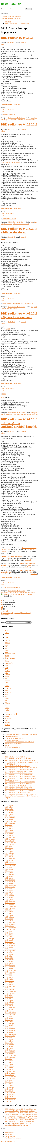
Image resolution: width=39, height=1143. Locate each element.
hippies (6, 678)
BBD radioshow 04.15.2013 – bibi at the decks (19, 230)
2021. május (8, 892)
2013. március (9, 1066)
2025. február (9, 812)
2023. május (8, 849)
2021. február (9, 897)
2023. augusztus (10, 844)
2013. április (9, 1064)
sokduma (9, 414)
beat (7, 637)
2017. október (9, 968)
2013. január (9, 1069)
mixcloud (28, 560)
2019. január (9, 942)
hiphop (7, 676)
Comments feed (10, 1136)
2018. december (10, 943)
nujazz (6, 694)
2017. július (8, 974)
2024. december (10, 816)
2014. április (9, 1043)
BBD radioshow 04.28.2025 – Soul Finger (18, 771)
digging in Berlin (10, 653)
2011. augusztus (10, 1099)
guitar (6, 673)
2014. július (8, 1037)
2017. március (9, 981)
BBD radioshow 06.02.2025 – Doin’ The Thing (20, 760)
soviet (7, 708)
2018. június (9, 954)
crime (6, 650)
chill (6, 646)
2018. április (9, 958)
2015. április (9, 1021)
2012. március (9, 1087)
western (7, 722)
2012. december (10, 1071)
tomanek (23, 42)
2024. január (9, 835)
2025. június (9, 805)
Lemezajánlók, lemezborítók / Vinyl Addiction (19, 742)
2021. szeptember (10, 885)
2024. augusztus (10, 823)
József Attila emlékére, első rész (12, 556)
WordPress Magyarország (13, 1138)
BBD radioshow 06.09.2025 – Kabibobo (18, 759)
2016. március (9, 1002)
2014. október (9, 1032)
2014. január (9, 1048)
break (7, 642)
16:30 (2, 111)
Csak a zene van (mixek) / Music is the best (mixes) (21, 735)
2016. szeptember (10, 991)
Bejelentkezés (9, 1132)
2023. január (9, 857)
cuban (6, 652)
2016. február (9, 1004)
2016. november (10, 988)
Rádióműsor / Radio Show (16, 118)
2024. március (9, 832)
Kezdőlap (8, 22)
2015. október (9, 1011)
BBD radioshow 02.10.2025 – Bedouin (17, 792)
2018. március (9, 959)
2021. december (10, 880)
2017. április (9, 979)
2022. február (9, 876)
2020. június (9, 912)
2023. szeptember (10, 842)
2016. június (9, 997)
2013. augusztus (10, 1057)
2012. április (9, 1085)
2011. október (9, 1096)
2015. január (9, 1027)
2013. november (10, 1052)
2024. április (9, 830)
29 (2, 609)
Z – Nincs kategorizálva (12, 747)
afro (7, 630)
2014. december (10, 1029)
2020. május (8, 913)
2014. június (9, 1039)
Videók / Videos (10, 745)
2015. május (8, 1020)
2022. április (9, 873)
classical (6, 648)
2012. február (9, 1089)
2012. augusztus (10, 1078)
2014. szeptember (10, 1034)
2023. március (9, 853)
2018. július (8, 952)
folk (6, 667)
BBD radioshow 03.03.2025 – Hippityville (18, 787)
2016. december (10, 986)
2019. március (9, 938)
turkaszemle (13, 119)
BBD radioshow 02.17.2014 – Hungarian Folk (19, 1121)
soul (35, 307)
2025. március (9, 810)
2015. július (8, 1016)
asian (6, 634)
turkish (7, 717)
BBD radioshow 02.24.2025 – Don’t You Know (20, 789)
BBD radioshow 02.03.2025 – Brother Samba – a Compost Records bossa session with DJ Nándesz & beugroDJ (21, 796)
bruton (6, 645)
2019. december (10, 922)
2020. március (9, 917)
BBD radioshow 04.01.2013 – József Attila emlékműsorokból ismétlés (19, 423)
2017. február (9, 982)
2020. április (9, 915)
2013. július (8, 1059)
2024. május (8, 828)
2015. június (9, 1018)
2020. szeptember (10, 906)
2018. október (9, 947)
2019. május (8, 935)
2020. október (9, 904)
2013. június (9, 1060)
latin (2, 119)
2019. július (8, 931)
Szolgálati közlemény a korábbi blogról (17, 23)
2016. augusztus (10, 993)
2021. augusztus (10, 887)
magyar (6, 119)
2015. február (9, 1025)
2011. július (8, 1101)
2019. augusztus (10, 929)
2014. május (8, 1041)
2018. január (9, 963)
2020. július (8, 910)
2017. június (9, 975)
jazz (35, 118)
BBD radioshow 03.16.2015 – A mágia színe (22, 1118)
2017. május (8, 977)
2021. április (9, 894)
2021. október (9, 883)
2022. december (10, 858)
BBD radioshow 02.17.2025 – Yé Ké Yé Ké (19, 790)
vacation (8, 719)
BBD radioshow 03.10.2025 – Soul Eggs (18, 785)
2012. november (10, 1073)
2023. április (9, 851)
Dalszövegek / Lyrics (11, 736)
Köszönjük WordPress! (8, 1141)
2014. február (9, 1046)
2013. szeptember (10, 1055)
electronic (9, 663)
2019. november (10, 924)
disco (7, 656)
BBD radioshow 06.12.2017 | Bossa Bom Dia (19, 1120)
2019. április (9, 936)
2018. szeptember (10, 949)
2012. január (9, 1091)
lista (8, 558)
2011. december (10, 1092)
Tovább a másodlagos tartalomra (11, 18)
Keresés (3, 9)
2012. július (8, 1080)
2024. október (9, 819)
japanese (7, 680)
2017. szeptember (10, 970)
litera (10, 592)
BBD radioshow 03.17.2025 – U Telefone (18, 783)
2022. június (9, 869)
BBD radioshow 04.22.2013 (19, 124)
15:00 (2, 109)
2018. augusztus (10, 951)
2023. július (8, 846)
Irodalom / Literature (11, 740)
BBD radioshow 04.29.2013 (19, 37)
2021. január (9, 899)
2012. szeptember (10, 1076)
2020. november (10, 903)
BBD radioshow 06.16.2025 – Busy (16, 757)
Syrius (8, 329)
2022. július (8, 867)
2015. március (9, 1023)
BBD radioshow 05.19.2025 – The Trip (17, 766)
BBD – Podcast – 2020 (24, 594)
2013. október (9, 1053)
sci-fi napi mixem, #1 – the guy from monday (22, 1114)
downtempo (4, 592)
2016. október (9, 990)
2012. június (9, 1082)
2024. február (9, 833)
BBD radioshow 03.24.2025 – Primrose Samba (20, 782)
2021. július (8, 888)
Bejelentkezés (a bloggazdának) (11, 613)
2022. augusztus (10, 865)
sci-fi (6, 702)
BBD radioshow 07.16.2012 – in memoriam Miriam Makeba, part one (18, 1124)
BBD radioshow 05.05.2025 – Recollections (19, 769)
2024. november (10, 818)
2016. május (8, 998)
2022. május (8, 871)
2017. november (10, 966)
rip (6, 700)
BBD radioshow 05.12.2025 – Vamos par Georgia (21, 767)
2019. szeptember (10, 927)
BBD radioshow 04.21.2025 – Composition (18, 773)
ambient (7, 633)
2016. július (8, 995)
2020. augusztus (10, 908)
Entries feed (8, 1134)
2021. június (9, 890)
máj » (7, 611)
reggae (7, 698)
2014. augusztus (10, 1036)
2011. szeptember (10, 1098)
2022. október (9, 862)
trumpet (6, 712)
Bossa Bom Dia (11, 4)
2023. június (9, 848)
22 (2, 607)
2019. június (9, 933)
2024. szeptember (10, 821)
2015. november (10, 1009)
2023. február (9, 855)
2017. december (10, 965)
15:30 (7, 109)
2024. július (8, 825)
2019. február (9, 940)
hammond (7, 674)
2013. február (9, 1068)
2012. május (8, 1083)
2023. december (10, 837)
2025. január (9, 814)
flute (6, 665)
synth (7, 710)
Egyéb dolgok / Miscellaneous (14, 738)
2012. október (9, 1075)
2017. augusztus (10, 972)
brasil (7, 639)
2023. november (10, 839)
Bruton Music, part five (27, 1111)
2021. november (10, 881)
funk (32, 118)
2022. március (9, 874)
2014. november (10, 1030)
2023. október (9, 841)
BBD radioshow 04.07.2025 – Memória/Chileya (20, 776)
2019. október (9, 926)
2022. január (9, 878)
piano (6, 696)
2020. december (10, 901)
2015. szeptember (10, 1013)
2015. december (10, 1007)
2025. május (8, 807)
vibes (6, 720)
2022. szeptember (10, 864)
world (7, 724)
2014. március (9, 1044)
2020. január (9, 920)
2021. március (9, 896)
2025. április (9, 809)
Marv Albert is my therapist (11, 162)
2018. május (8, 956)
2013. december (10, 1050)
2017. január (9, 984)
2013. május (8, 1062)
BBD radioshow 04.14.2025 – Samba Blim (18, 774)
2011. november (10, 1094)
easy (32, 222)
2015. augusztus (10, 1014)
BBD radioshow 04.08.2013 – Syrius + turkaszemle (19, 315)
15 (2, 604)
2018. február (9, 961)
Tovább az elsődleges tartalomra (11, 16)
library (8, 688)
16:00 (12, 109)
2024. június (9, 826)
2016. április (9, 1000)
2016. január (9, 1005)
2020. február (9, 919)
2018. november (10, 945)
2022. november (10, 860)
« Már (3, 611)
